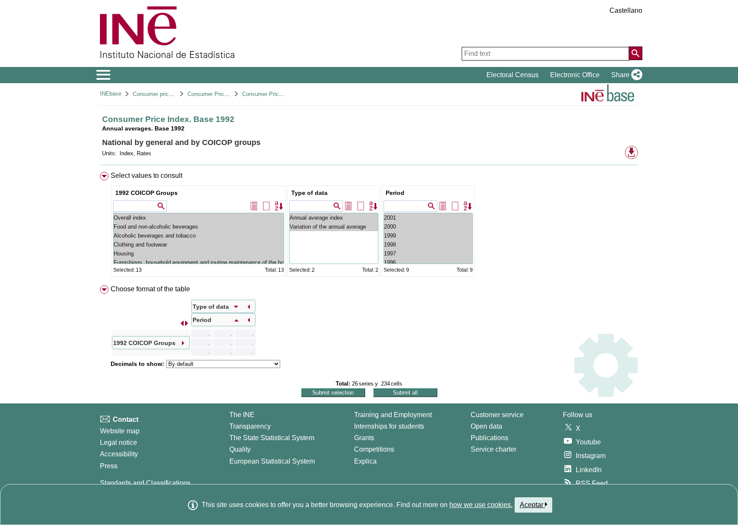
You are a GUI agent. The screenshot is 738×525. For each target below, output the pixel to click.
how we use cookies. (480, 504)
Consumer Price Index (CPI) (222, 94)
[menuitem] (369, 226)
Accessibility (119, 454)
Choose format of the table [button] (150, 289)
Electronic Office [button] (575, 74)
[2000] (428, 226)
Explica (365, 461)
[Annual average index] (334, 217)
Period (395, 192)
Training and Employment (393, 414)
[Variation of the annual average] (334, 226)
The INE (242, 414)
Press (108, 466)
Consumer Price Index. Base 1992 (284, 94)
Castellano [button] (625, 10)
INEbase (110, 93)
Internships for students (389, 426)
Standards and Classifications (145, 483)
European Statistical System (272, 461)
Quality (240, 449)
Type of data (309, 192)
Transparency (250, 426)
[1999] (428, 235)
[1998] (428, 244)
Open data (486, 426)
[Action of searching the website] (635, 53)
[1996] (428, 262)
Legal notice (118, 442)
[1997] (428, 253)
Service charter (493, 449)
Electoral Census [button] (512, 74)
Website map (120, 431)
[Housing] (199, 253)
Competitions (374, 449)
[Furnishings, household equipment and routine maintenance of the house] (199, 262)
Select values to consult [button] (146, 175)
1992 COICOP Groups (146, 192)
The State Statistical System (271, 437)
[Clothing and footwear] (199, 244)
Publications (489, 437)
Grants (364, 437)
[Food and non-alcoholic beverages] (199, 226)
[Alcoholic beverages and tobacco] (199, 235)
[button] (625, 75)
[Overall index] (199, 217)
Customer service (497, 414)
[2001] (428, 217)
